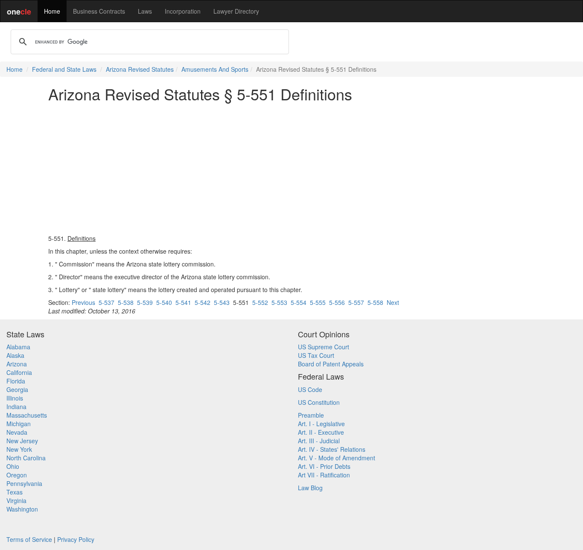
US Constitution (319, 402)
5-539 (145, 302)
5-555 (318, 302)
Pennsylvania (24, 483)
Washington (22, 509)
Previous (83, 302)
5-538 (126, 302)
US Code (310, 389)
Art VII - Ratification (324, 475)
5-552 (260, 302)
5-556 (337, 302)
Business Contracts (99, 11)
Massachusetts (26, 415)
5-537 (106, 302)
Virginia (16, 500)
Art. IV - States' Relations (331, 449)
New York (19, 449)
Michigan (18, 423)
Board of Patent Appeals (331, 364)
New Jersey (22, 440)
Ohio (12, 466)
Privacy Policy (75, 539)
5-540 (164, 302)
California (19, 372)
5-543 (222, 302)
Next (393, 302)
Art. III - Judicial (319, 440)
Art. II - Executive (321, 432)
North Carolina (26, 457)
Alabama (18, 346)
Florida (15, 381)
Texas (14, 492)
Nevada (16, 432)
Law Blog (310, 487)
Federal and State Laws (64, 69)
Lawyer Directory (236, 11)
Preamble (311, 415)
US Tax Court (316, 355)
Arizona (16, 364)
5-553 (279, 302)
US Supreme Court (323, 346)
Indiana (16, 406)
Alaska (15, 355)
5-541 (183, 302)
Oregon (16, 475)
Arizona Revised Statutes (140, 69)
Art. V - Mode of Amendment (336, 457)
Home (52, 11)
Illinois (14, 398)
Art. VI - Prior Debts (324, 466)
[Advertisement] (291, 168)
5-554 (298, 302)
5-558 (375, 302)
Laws (145, 11)
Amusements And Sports (214, 69)
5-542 (202, 302)
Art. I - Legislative (321, 423)
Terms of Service (29, 539)
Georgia (17, 389)
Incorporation (183, 11)
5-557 (356, 302)
